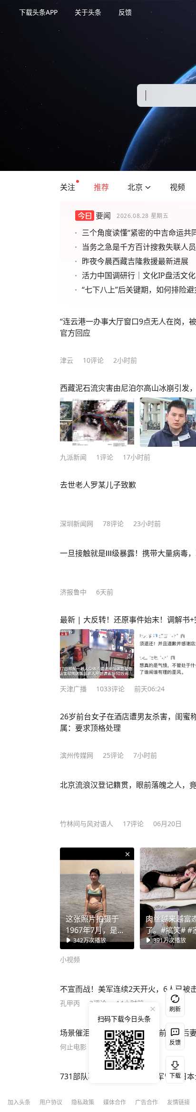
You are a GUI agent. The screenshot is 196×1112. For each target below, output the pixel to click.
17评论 (133, 823)
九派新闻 (73, 457)
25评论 (113, 755)
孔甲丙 (70, 1003)
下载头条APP (38, 12)
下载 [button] (173, 1068)
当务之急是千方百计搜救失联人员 (139, 247)
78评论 (113, 523)
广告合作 (146, 1102)
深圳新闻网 (76, 523)
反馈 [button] (125, 12)
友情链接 (178, 1102)
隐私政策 (82, 1102)
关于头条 (88, 12)
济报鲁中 (73, 591)
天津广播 (73, 688)
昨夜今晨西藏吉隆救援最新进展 (135, 261)
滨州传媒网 (76, 755)
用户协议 (50, 1102)
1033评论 (110, 688)
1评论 (104, 457)
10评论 (93, 360)
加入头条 (19, 1102)
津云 (66, 360)
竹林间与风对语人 (86, 823)
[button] (67, 187)
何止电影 (73, 1046)
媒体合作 (114, 1102)
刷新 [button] (175, 1009)
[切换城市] (148, 187)
